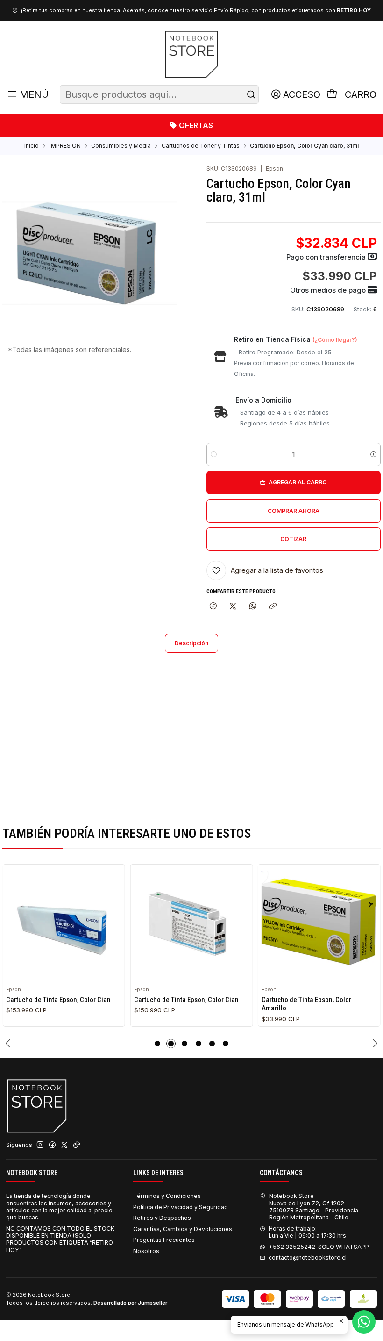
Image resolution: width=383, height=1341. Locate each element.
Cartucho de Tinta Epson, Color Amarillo (306, 1003)
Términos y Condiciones (167, 1195)
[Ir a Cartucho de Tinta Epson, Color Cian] (63, 925)
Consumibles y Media (121, 146)
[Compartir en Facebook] (213, 606)
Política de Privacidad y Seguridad (180, 1207)
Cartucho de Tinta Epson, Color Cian (58, 999)
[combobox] (159, 94)
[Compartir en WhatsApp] (253, 606)
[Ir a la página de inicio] (191, 54)
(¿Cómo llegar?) (334, 339)
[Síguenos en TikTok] (76, 1145)
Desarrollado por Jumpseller (130, 1302)
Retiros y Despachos (162, 1217)
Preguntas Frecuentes (164, 1239)
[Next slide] (374, 1043)
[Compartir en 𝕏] (233, 606)
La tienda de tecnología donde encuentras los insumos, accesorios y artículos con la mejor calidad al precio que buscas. (59, 1206)
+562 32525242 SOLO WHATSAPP (319, 1246)
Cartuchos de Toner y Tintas (201, 146)
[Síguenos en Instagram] (40, 1145)
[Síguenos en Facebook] (52, 1145)
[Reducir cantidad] (213, 454)
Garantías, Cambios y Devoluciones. (183, 1229)
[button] (157, 1043)
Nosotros (146, 1250)
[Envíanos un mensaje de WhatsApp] (364, 1322)
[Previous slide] (9, 1043)
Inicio (31, 146)
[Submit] (251, 94)
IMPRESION (65, 146)
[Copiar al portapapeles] (272, 606)
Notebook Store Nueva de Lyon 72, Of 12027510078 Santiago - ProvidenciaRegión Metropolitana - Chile (313, 1206)
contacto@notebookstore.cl (308, 1257)
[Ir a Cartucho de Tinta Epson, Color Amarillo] (319, 925)
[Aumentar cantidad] (373, 454)
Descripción (191, 643)
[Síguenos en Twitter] (64, 1145)
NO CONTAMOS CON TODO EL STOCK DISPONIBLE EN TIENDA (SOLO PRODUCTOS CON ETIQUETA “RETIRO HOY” (60, 1239)
